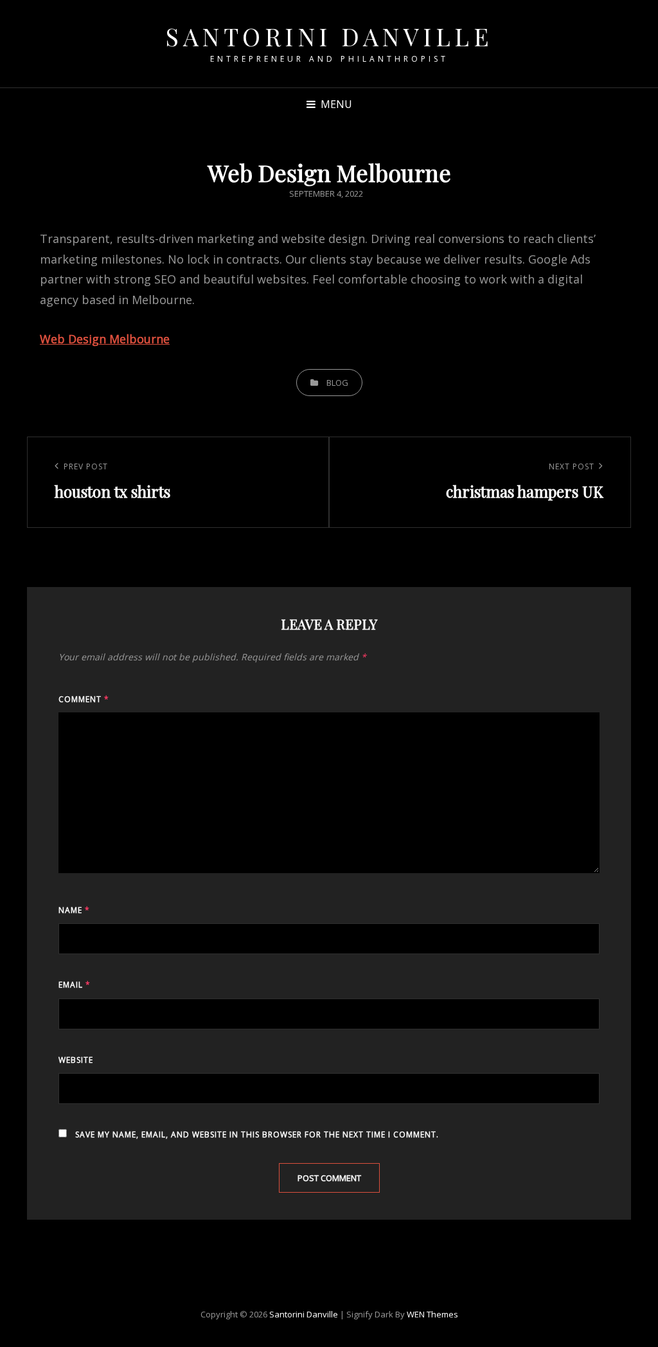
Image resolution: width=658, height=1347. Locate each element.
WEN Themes (432, 1314)
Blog (337, 382)
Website (75, 1059)
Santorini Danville (329, 36)
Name (74, 910)
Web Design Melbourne (105, 339)
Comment (83, 699)
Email (74, 984)
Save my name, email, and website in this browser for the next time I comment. (257, 1134)
